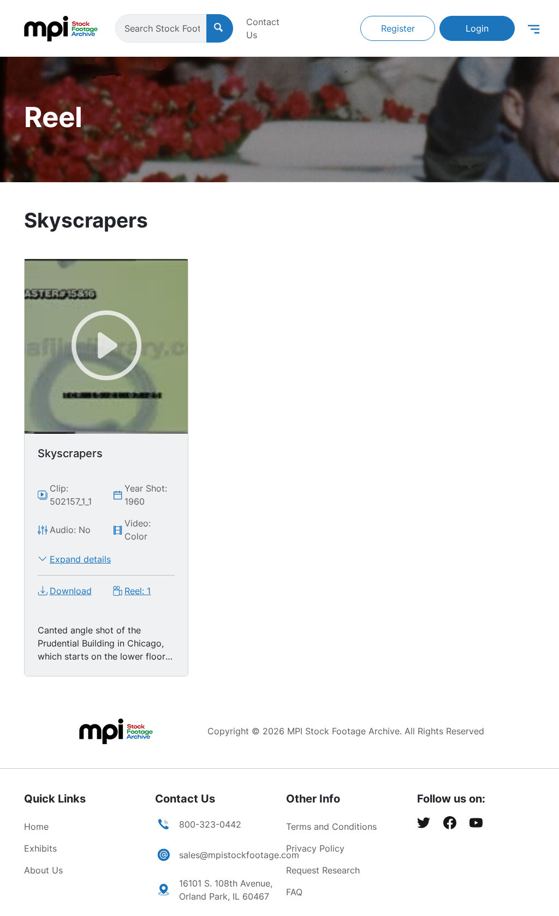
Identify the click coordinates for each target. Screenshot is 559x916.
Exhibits (40, 848)
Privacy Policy (315, 848)
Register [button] (398, 28)
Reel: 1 (137, 590)
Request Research (323, 870)
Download (71, 590)
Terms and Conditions (331, 826)
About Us (43, 870)
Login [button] (477, 28)
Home (36, 826)
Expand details (80, 559)
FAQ (294, 892)
